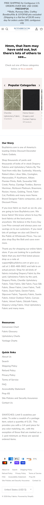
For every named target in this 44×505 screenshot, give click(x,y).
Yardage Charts (9, 340)
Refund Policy (9, 370)
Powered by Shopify (25, 496)
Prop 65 (6, 393)
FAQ (4, 384)
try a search (27, 68)
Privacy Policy (8, 375)
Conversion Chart (10, 326)
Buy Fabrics (12, 496)
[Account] (36, 29)
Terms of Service (10, 379)
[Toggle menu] (2, 29)
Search (5, 361)
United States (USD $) (15, 489)
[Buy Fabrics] (22, 29)
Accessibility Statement (13, 389)
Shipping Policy (9, 365)
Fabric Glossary (9, 331)
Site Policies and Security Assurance (20, 398)
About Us (6, 356)
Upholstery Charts (11, 336)
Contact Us (7, 402)
